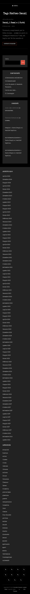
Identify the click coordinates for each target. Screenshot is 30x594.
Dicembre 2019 (7, 332)
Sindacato (5, 534)
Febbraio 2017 (6, 430)
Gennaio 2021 (6, 293)
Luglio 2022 (6, 234)
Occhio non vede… (11, 90)
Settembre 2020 (7, 303)
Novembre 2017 (7, 404)
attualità (5, 19)
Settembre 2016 (7, 436)
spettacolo (6, 544)
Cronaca (5, 469)
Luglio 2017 (6, 417)
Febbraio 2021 (7, 290)
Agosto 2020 (6, 306)
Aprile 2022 (6, 244)
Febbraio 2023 (7, 218)
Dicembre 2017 (7, 401)
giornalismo (6, 492)
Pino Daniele (6, 515)
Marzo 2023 (6, 215)
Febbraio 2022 (7, 251)
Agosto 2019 (6, 345)
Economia (5, 479)
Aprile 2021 (6, 283)
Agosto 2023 (6, 202)
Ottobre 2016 (6, 433)
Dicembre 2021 (7, 257)
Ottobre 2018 (6, 374)
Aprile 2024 (6, 186)
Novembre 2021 (7, 261)
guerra (4, 498)
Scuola (4, 531)
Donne (4, 476)
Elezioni (5, 482)
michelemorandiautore (12, 137)
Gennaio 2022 (6, 254)
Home (5, 589)
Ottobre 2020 (6, 300)
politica (11, 19)
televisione (6, 554)
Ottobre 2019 (6, 339)
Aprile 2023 (6, 212)
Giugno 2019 (6, 352)
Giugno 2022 (6, 238)
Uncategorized (7, 557)
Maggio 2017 (6, 423)
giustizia (5, 495)
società (4, 541)
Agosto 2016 (6, 440)
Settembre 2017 (7, 410)
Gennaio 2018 (6, 397)
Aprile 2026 (6, 176)
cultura (5, 472)
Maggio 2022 (6, 241)
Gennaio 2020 (6, 329)
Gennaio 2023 (6, 221)
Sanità (4, 524)
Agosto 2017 (6, 414)
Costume (5, 466)
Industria (5, 505)
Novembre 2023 (7, 195)
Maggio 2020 (6, 316)
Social (4, 537)
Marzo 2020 (6, 322)
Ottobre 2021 (6, 264)
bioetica (5, 453)
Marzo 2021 (6, 287)
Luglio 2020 (6, 309)
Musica (4, 511)
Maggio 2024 (6, 182)
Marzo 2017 (6, 427)
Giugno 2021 (6, 277)
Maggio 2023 (6, 208)
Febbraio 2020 (7, 326)
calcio (4, 456)
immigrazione (7, 502)
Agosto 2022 (6, 231)
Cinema (4, 459)
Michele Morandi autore (19, 587)
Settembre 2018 (7, 378)
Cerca (7, 59)
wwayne (7, 127)
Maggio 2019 (6, 355)
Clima (4, 463)
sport (4, 547)
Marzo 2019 (6, 358)
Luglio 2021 (6, 274)
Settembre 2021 (7, 267)
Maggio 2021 (6, 280)
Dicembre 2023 (7, 192)
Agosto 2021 (6, 270)
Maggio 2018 (6, 387)
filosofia (5, 489)
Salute (4, 521)
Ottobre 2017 (6, 407)
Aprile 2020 (6, 319)
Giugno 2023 (6, 205)
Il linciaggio (9, 93)
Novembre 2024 (7, 179)
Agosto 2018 (6, 381)
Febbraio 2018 (7, 394)
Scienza (5, 528)
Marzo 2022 (6, 248)
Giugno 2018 (6, 384)
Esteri (4, 485)
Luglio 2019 (6, 348)
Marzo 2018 (6, 391)
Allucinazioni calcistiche (13, 77)
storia (4, 550)
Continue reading (10, 44)
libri (4, 508)
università (5, 560)
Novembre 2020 (7, 296)
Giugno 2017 (6, 420)
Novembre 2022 (7, 225)
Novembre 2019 (7, 335)
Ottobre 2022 (6, 228)
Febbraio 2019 (7, 361)
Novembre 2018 (7, 371)
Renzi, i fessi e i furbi (13, 23)
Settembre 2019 (7, 342)
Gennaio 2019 (6, 365)
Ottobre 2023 (6, 199)
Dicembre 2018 (7, 368)
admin (13, 26)
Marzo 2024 (6, 189)
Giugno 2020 (6, 313)
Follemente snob (10, 81)
